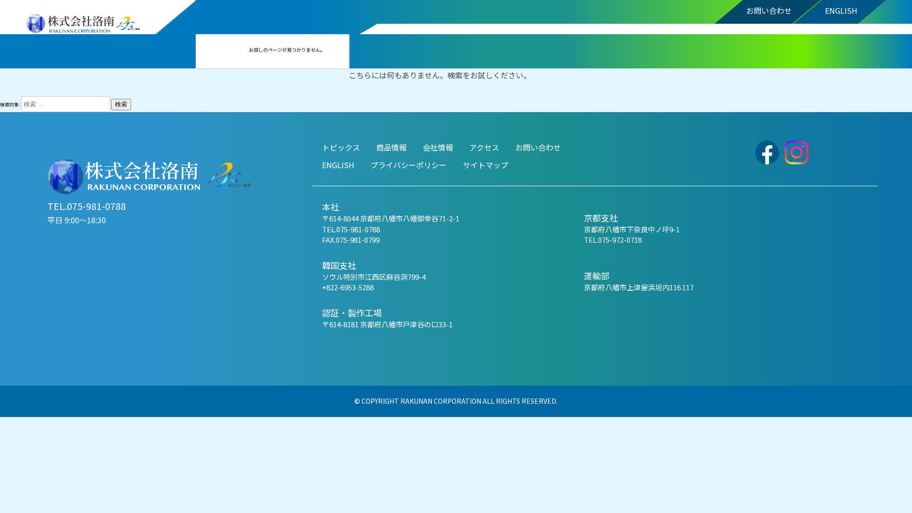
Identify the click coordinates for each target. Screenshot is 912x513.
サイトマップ (485, 165)
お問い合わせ (769, 10)
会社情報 (438, 147)
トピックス (341, 147)
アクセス (484, 147)
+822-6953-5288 (348, 287)
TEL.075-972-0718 (613, 240)
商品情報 (391, 147)
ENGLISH (841, 10)
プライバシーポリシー (408, 165)
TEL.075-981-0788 (87, 206)
